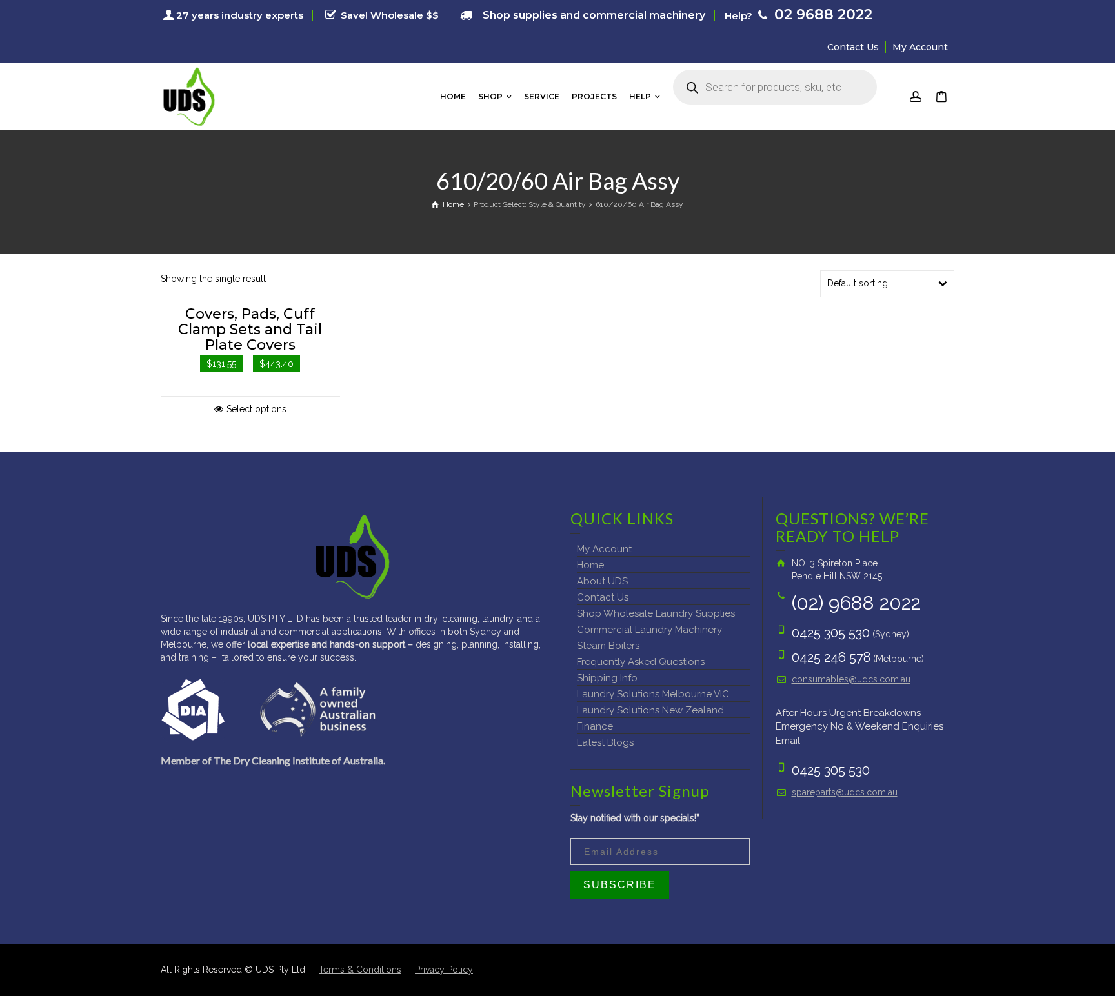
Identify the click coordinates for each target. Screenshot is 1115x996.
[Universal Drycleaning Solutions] (189, 95)
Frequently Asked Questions (641, 662)
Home (590, 565)
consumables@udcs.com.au (851, 679)
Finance (595, 726)
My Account (920, 47)
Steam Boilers (608, 646)
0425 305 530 (831, 633)
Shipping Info (607, 678)
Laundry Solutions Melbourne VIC (653, 694)
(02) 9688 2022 (856, 603)
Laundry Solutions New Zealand (650, 710)
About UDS (602, 581)
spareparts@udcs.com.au (845, 792)
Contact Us (853, 47)
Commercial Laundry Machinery (649, 629)
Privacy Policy (444, 969)
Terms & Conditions (360, 969)
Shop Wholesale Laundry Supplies (656, 613)
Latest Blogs (605, 742)
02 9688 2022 (821, 14)
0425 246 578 (831, 657)
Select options (256, 409)
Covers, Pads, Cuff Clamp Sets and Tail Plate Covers (250, 329)
